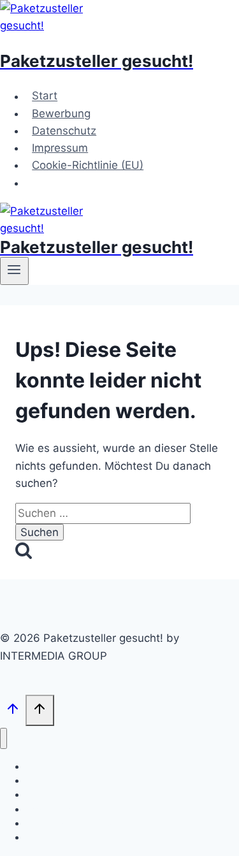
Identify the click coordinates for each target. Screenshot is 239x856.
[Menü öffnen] (14, 271)
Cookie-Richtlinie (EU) (87, 165)
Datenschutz (64, 130)
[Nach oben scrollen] (12, 712)
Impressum (60, 147)
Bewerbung (61, 113)
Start (44, 96)
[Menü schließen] (3, 738)
